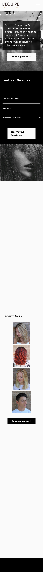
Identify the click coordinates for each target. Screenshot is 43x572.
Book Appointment (21, 56)
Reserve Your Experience (17, 133)
